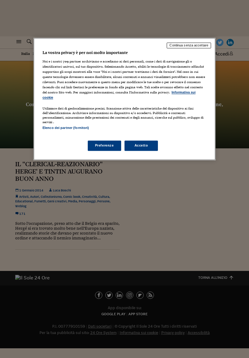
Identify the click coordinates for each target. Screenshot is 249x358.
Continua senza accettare (188, 45)
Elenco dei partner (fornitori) (66, 128)
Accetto (141, 145)
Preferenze (104, 145)
